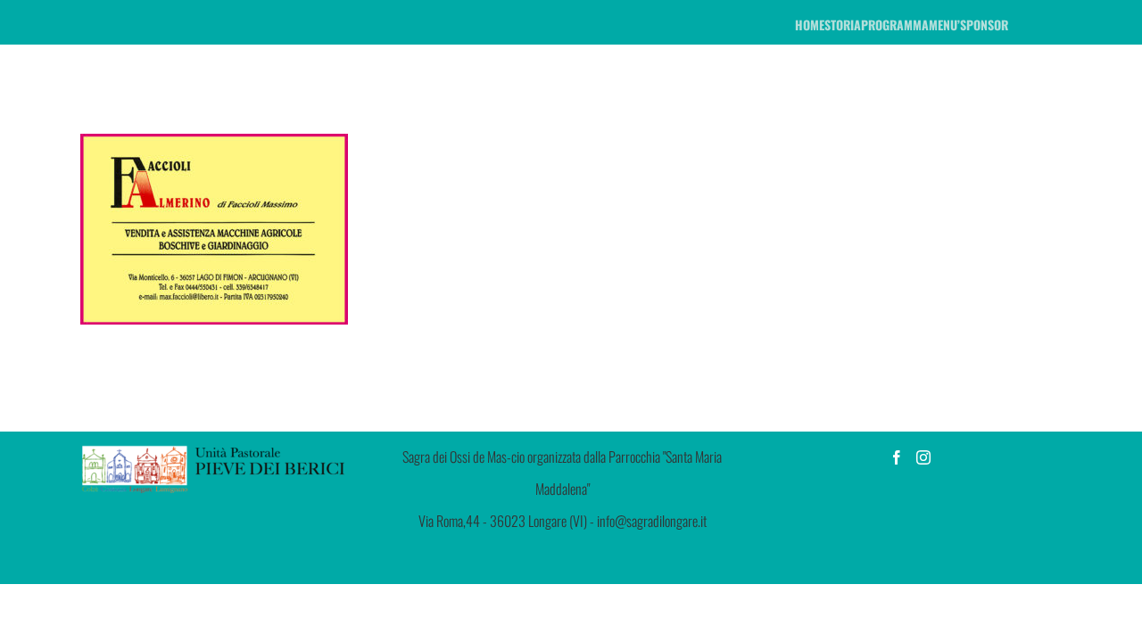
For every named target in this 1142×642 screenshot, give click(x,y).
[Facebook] (897, 457)
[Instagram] (923, 457)
